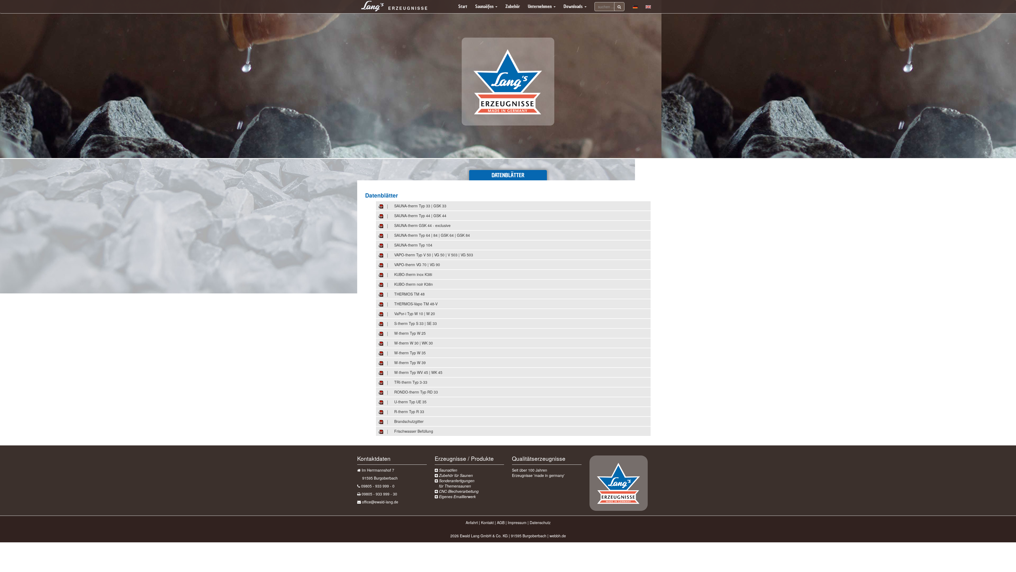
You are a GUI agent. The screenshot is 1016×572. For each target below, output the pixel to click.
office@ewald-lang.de (380, 501)
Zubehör (512, 6)
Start (462, 6)
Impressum (517, 522)
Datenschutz (540, 522)
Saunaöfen (485, 6)
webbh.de (558, 535)
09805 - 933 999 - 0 (377, 486)
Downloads (574, 6)
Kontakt (487, 522)
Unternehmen (540, 6)
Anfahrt (472, 522)
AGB (501, 522)
